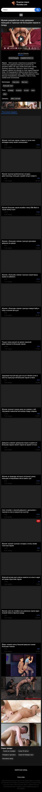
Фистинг (25, 82)
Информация (14, 58)
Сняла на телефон (9, 751)
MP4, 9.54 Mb (15, 98)
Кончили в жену (7, 758)
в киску (18, 90)
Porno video (21, 777)
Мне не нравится (16, 54)
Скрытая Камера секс (26, 755)
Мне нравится (13, 54)
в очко (26, 90)
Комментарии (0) (27, 58)
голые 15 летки (23, 751)
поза (32, 90)
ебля (4, 94)
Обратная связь (21, 770)
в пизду (10, 90)
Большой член (8, 86)
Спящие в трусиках (9, 755)
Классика (16, 82)
